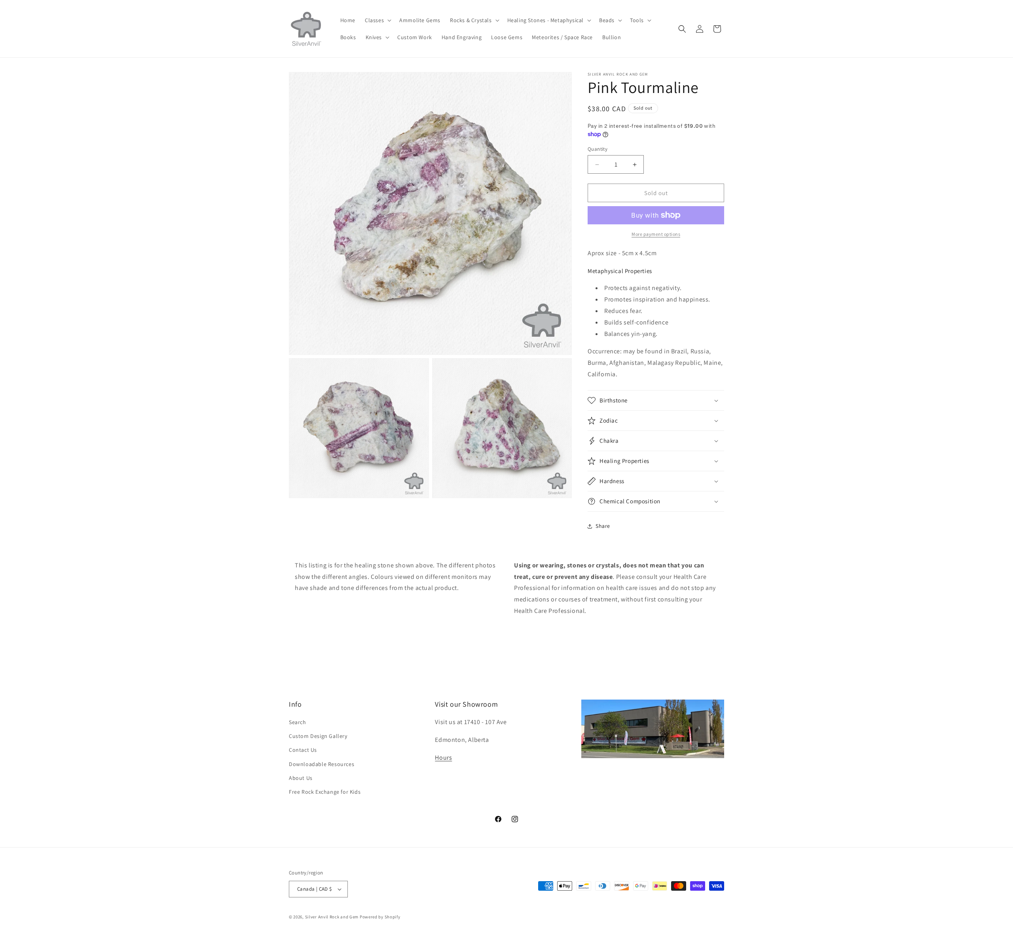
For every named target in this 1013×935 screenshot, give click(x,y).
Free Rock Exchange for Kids (324, 791)
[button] (377, 20)
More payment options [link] (656, 234)
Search (297, 722)
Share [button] (603, 525)
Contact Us (303, 749)
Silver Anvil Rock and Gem (332, 917)
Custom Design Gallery (318, 736)
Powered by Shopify (380, 917)
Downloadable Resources (321, 764)
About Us (301, 777)
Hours (443, 757)
